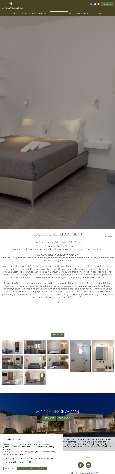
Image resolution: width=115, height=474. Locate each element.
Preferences (45, 459)
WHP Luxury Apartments (38, 13)
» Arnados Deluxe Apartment (79, 439)
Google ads (23, 462)
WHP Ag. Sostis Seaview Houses (81, 13)
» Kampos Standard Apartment (83, 444)
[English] (91, 4)
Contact (100, 13)
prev (107, 236)
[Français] (98, 4)
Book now (107, 4)
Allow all (41, 468)
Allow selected (25, 468)
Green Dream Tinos (58, 13)
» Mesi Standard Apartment (74, 446)
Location (22, 13)
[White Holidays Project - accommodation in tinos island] (13, 5)
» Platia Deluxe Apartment (92, 442)
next (111, 236)
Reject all (10, 468)
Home (14, 13)
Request (49, 418)
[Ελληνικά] (95, 4)
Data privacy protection (13, 454)
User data (9, 462)
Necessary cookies (13, 459)
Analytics (31, 459)
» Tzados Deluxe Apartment (63, 442)
